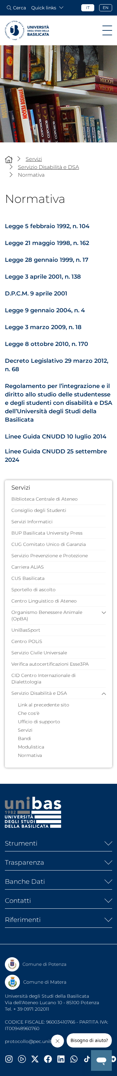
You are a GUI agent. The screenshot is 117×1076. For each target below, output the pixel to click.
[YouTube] (24, 1059)
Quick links (43, 8)
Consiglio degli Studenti (38, 510)
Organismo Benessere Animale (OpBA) (46, 615)
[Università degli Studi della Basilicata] (27, 30)
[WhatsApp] (76, 1059)
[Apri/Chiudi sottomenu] (102, 612)
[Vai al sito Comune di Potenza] (36, 964)
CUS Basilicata (28, 578)
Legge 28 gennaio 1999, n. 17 (46, 259)
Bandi (24, 738)
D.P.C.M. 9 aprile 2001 (36, 293)
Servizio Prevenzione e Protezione (49, 556)
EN (106, 7)
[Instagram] (11, 1059)
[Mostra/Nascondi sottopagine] (105, 843)
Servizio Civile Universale (39, 653)
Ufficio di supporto (39, 722)
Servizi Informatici (32, 522)
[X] (37, 1059)
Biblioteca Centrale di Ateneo (44, 499)
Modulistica (31, 747)
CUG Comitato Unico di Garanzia (48, 544)
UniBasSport (25, 630)
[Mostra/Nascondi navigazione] (107, 30)
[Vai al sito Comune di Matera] (36, 982)
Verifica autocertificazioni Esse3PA (50, 664)
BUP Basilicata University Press (47, 533)
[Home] (9, 159)
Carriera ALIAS (27, 567)
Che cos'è (28, 713)
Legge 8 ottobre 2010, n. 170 (46, 344)
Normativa (30, 755)
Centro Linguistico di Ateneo (44, 601)
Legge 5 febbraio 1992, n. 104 (47, 226)
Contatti (18, 900)
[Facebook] (50, 1059)
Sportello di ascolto (33, 590)
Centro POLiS (26, 641)
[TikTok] (89, 1059)
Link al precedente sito (43, 705)
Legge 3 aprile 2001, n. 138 (43, 276)
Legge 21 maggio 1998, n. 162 (47, 243)
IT (88, 7)
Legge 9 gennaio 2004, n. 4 (45, 310)
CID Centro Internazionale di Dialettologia (43, 678)
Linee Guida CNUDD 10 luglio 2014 (55, 436)
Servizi (25, 730)
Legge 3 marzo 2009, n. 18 (43, 327)
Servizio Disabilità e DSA (39, 693)
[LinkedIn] (63, 1059)
